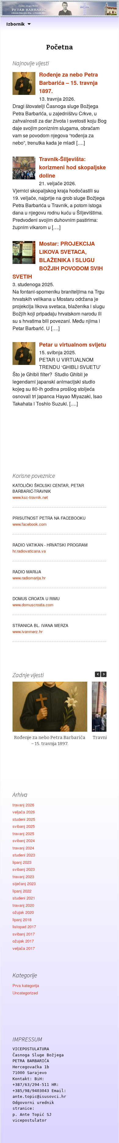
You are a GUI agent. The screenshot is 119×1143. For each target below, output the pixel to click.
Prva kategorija (26, 985)
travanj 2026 (23, 805)
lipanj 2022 (22, 891)
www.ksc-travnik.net (30, 497)
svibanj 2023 (24, 869)
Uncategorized (25, 993)
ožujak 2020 (23, 912)
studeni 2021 (24, 898)
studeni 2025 (24, 819)
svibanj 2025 (24, 826)
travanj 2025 (23, 833)
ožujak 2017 (23, 941)
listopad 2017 (24, 926)
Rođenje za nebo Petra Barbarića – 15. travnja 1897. (49, 740)
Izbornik (15, 24)
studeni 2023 (24, 855)
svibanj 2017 (24, 934)
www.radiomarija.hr (29, 578)
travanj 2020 (23, 905)
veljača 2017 (24, 948)
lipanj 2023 (22, 862)
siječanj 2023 (24, 883)
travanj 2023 (23, 876)
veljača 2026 (24, 812)
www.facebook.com (30, 524)
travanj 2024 (23, 848)
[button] (103, 674)
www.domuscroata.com (33, 605)
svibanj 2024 (24, 840)
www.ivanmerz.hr (27, 631)
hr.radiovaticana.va (29, 551)
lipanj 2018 (22, 919)
